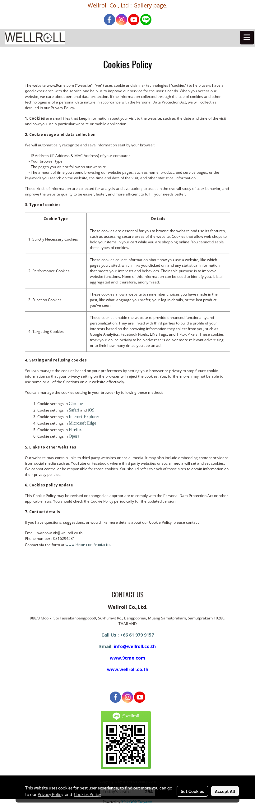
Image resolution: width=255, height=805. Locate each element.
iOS (91, 410)
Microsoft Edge (82, 423)
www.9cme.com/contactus (88, 544)
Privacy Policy (50, 794)
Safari (74, 410)
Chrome (76, 403)
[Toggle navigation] (247, 37)
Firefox (75, 429)
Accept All (225, 791)
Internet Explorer (84, 416)
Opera (74, 436)
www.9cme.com (127, 658)
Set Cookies (192, 791)
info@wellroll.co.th (135, 646)
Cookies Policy (87, 794)
